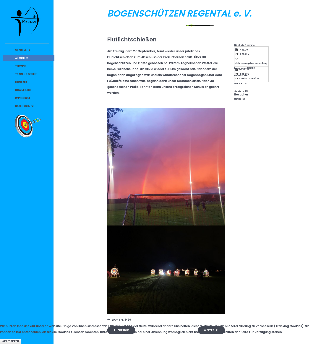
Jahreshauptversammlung (251, 63)
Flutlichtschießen (249, 78)
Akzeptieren (10, 341)
